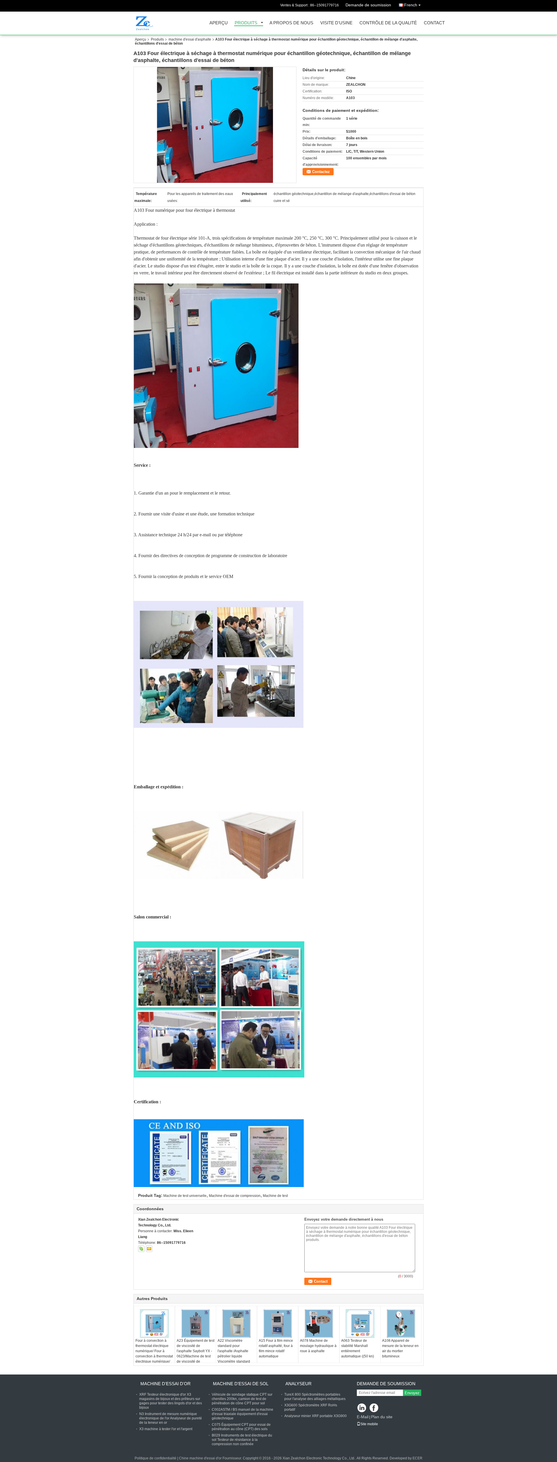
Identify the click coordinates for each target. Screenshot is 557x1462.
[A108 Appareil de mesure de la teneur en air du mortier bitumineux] (401, 1323)
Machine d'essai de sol (240, 1383)
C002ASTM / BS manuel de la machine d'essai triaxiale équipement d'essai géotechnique (242, 1414)
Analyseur (298, 1383)
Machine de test (275, 1196)
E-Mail (362, 1416)
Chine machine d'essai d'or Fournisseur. (211, 1458)
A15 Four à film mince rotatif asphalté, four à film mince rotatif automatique (276, 1348)
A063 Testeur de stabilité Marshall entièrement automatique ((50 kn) (357, 1348)
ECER (417, 1458)
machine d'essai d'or (165, 1383)
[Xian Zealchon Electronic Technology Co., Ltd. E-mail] (149, 1249)
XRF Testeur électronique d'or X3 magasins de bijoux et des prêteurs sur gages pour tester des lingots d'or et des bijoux (170, 1401)
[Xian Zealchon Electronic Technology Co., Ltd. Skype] (141, 1249)
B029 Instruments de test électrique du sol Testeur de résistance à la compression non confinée (242, 1439)
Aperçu (218, 23)
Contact (434, 23)
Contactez (321, 171)
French (410, 5)
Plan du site (382, 1416)
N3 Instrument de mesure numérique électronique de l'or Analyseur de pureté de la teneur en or (170, 1418)
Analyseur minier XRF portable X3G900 (315, 1416)
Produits (246, 23)
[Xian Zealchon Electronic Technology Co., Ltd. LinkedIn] (362, 1408)
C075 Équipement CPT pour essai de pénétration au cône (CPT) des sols (241, 1427)
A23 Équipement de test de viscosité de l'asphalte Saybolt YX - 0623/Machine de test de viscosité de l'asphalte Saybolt (195, 1354)
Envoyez (412, 1393)
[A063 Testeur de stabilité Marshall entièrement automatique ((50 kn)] (360, 1323)
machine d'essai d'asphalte (190, 39)
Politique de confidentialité (155, 1458)
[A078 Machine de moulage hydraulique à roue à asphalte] (319, 1323)
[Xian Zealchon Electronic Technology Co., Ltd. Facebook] (374, 1408)
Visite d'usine (336, 23)
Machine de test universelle (185, 1196)
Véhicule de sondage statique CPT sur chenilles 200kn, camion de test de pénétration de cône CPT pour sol (242, 1398)
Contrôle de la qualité (388, 23)
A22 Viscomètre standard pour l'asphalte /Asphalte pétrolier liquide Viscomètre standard (234, 1351)
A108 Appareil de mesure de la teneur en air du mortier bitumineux (400, 1348)
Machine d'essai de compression (235, 1196)
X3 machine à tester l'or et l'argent (165, 1429)
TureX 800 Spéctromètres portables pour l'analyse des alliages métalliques (315, 1396)
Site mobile (369, 1424)
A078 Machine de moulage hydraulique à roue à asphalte (318, 1346)
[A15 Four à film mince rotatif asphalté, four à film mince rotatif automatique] (277, 1323)
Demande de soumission (368, 5)
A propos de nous (291, 23)
